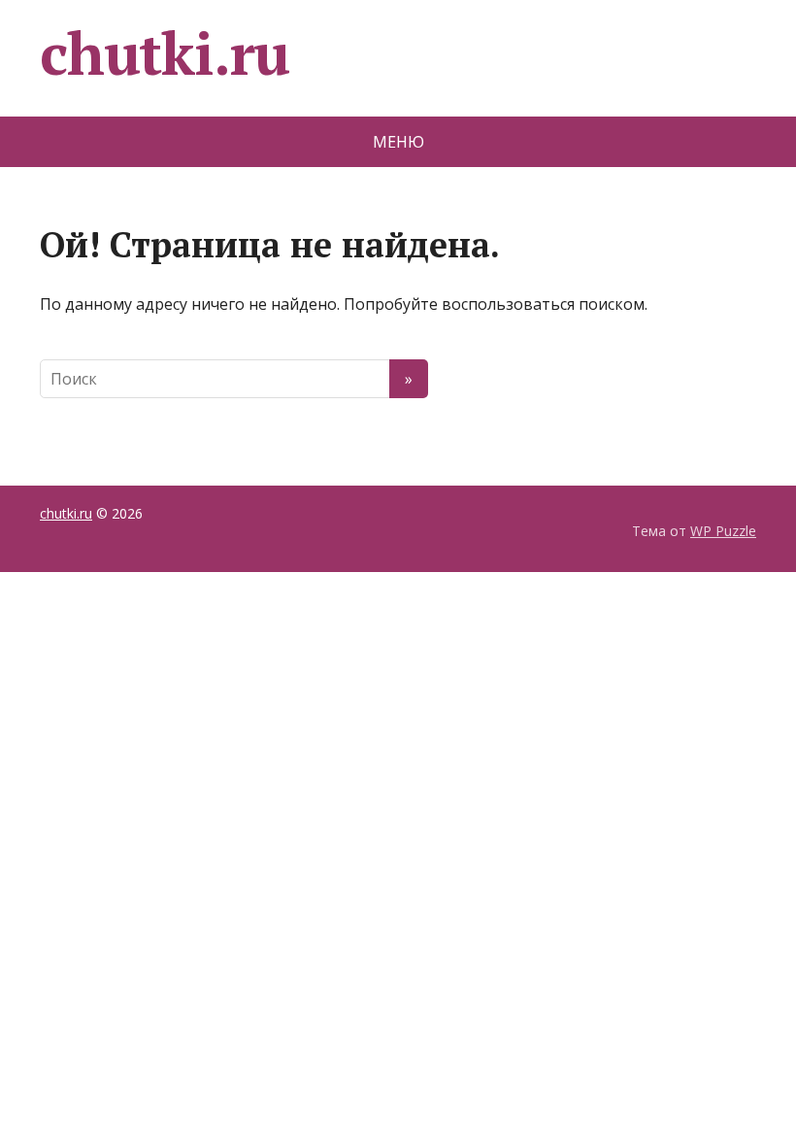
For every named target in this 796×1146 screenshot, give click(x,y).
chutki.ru (164, 53)
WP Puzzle (723, 531)
